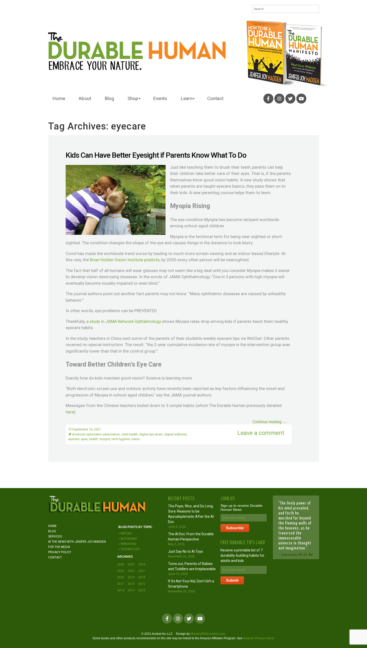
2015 (141, 584)
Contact (215, 98)
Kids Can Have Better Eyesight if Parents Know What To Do (156, 155)
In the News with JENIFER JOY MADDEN (77, 541)
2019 (131, 577)
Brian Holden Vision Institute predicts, (125, 259)
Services (55, 536)
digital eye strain (151, 434)
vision (135, 439)
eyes (84, 439)
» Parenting (127, 544)
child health (129, 434)
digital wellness (175, 434)
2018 (141, 577)
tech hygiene (121, 439)
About (85, 98)
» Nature (125, 533)
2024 (141, 564)
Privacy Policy (59, 552)
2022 (131, 571)
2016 (131, 584)
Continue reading (269, 421)
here (70, 411)
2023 (120, 571)
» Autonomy (127, 538)
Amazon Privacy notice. (259, 638)
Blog (109, 98)
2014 (120, 590)
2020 (120, 577)
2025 (131, 564)
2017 (120, 584)
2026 (120, 564)
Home (58, 98)
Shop (133, 98)
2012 (141, 590)
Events (160, 98)
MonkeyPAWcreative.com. (208, 634)
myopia (104, 439)
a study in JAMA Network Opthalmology (123, 321)
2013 (131, 590)
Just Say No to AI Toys (185, 551)
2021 (141, 571)
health (93, 439)
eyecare (73, 439)
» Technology (129, 549)
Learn (186, 98)
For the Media (59, 547)
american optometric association (96, 434)
